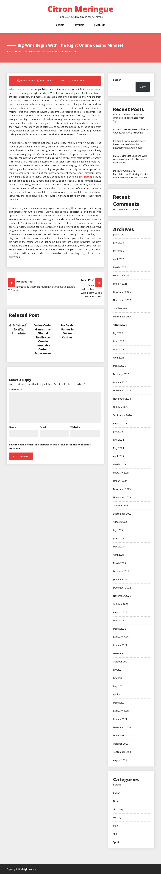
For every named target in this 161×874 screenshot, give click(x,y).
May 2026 (118, 250)
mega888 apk (87, 176)
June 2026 (118, 242)
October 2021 (120, 661)
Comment (15, 389)
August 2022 (120, 612)
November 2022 (122, 595)
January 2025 (120, 382)
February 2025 (121, 374)
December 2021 (122, 653)
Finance (117, 801)
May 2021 (118, 686)
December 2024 (122, 390)
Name (13, 427)
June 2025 (118, 341)
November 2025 (122, 300)
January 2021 (120, 719)
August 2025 (120, 324)
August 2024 (120, 423)
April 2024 (118, 456)
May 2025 (118, 349)
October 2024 (120, 406)
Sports (116, 842)
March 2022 (119, 628)
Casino (60, 25)
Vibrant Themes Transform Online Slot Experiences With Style (128, 118)
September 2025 (122, 316)
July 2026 (118, 234)
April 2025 (118, 357)
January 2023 (120, 579)
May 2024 (118, 448)
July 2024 (118, 431)
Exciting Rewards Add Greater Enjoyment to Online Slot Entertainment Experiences (129, 144)
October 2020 (120, 743)
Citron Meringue (80, 9)
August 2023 (120, 521)
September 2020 (122, 751)
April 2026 (118, 259)
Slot (115, 833)
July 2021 (118, 669)
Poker (116, 825)
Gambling (118, 809)
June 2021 (118, 677)
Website (75, 427)
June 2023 (118, 538)
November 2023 (122, 497)
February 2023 (121, 571)
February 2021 (121, 710)
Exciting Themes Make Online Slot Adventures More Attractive (131, 131)
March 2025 (119, 365)
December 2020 (122, 727)
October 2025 (120, 308)
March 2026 (119, 267)
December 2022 (122, 587)
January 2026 (120, 283)
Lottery (117, 817)
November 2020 (122, 735)
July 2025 (118, 333)
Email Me (99, 25)
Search (117, 79)
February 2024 (121, 472)
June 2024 (118, 439)
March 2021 (119, 702)
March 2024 (119, 464)
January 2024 (120, 480)
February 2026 (121, 275)
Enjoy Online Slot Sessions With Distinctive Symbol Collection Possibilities (130, 159)
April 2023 (118, 554)
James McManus (27, 80)
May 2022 (118, 620)
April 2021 (118, 694)
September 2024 (122, 415)
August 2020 (120, 760)
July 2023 (118, 530)
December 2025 (122, 291)
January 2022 (120, 645)
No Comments (79, 80)
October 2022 (120, 604)
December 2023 (122, 489)
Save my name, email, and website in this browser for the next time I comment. (50, 446)
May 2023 (118, 546)
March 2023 (119, 563)
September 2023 (122, 513)
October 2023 (120, 505)
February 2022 (121, 636)
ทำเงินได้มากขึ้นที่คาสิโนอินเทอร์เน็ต (18, 329)
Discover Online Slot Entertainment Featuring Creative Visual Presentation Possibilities (131, 174)
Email (44, 427)
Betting (79, 25)
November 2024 (122, 398)
